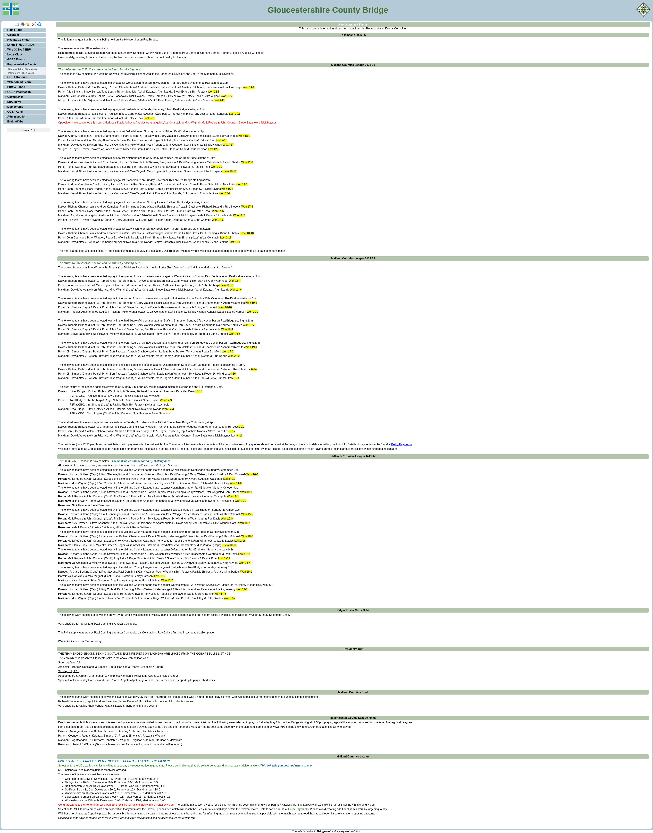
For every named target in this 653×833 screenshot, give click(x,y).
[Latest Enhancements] (29, 24)
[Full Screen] (17, 24)
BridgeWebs (15, 121)
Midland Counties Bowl (353, 692)
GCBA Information (19, 91)
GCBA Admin (15, 111)
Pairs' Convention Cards (21, 73)
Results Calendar (18, 39)
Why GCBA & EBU (19, 49)
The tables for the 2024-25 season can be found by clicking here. (99, 263)
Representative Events (22, 64)
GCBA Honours (17, 77)
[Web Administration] (34, 24)
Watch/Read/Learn (19, 82)
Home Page (14, 29)
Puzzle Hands (16, 87)
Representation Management (23, 69)
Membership (15, 106)
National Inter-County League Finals (353, 717)
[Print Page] (23, 24)
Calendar (13, 34)
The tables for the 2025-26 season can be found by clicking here (99, 69)
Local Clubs (15, 54)
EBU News (14, 101)
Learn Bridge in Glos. (21, 44)
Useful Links (15, 96)
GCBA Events (16, 59)
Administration (16, 116)
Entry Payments (298, 809)
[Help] (40, 24)
